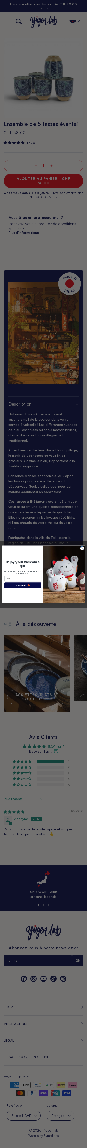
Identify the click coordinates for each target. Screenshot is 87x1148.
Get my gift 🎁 (23, 585)
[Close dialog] (82, 548)
